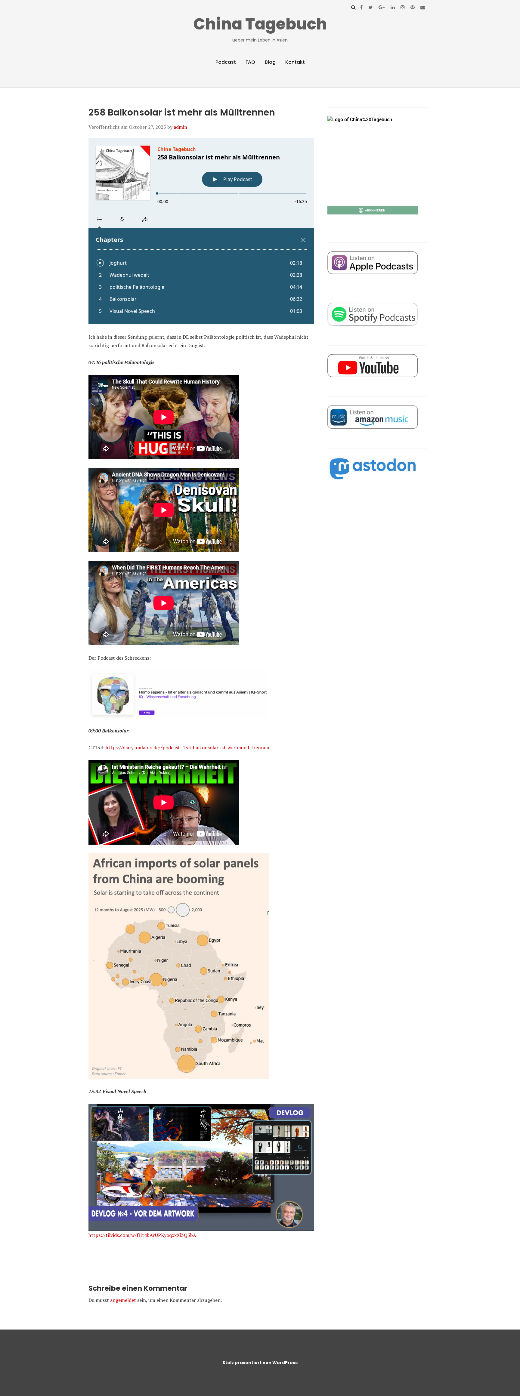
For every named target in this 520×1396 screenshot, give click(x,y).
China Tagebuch (260, 24)
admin (180, 127)
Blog (270, 62)
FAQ (250, 62)
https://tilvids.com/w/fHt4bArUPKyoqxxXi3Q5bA (142, 1235)
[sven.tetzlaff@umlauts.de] (422, 7)
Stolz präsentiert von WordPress (260, 1363)
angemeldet (123, 1300)
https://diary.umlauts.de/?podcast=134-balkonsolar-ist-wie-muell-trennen (187, 747)
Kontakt (295, 62)
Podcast (225, 62)
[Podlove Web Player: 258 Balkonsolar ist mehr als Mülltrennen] (201, 231)
